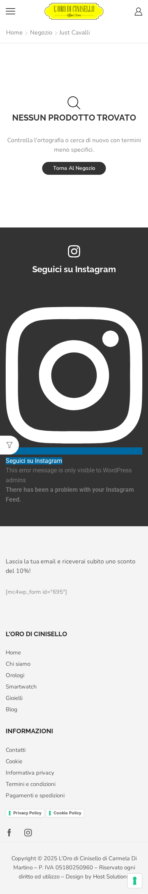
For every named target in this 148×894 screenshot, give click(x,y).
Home (14, 32)
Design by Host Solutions (97, 876)
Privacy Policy (27, 813)
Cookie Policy (67, 813)
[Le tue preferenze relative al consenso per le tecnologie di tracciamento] (135, 881)
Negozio (41, 32)
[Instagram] (28, 832)
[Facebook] (9, 832)
